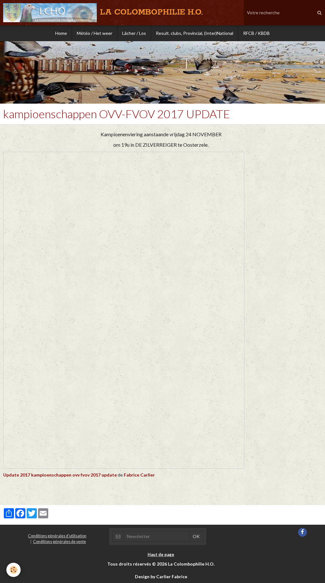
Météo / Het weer (94, 33)
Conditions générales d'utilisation (57, 536)
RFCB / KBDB (256, 33)
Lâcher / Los (134, 33)
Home (61, 33)
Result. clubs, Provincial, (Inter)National (194, 33)
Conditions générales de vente (59, 541)
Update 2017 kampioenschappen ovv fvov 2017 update (60, 474)
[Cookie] (13, 570)
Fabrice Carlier (139, 474)
